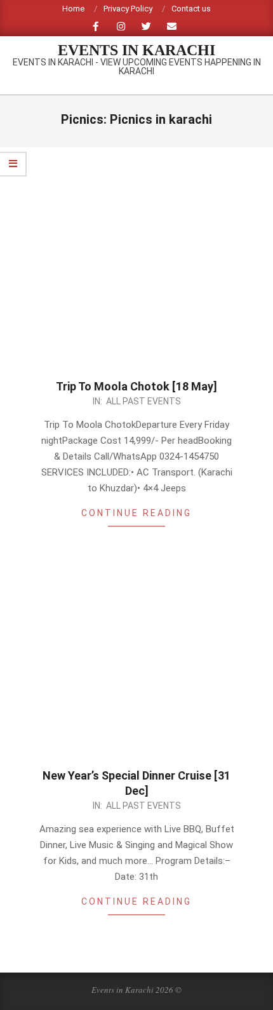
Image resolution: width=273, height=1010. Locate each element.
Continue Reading (136, 513)
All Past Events (143, 401)
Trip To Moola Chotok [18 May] (136, 386)
